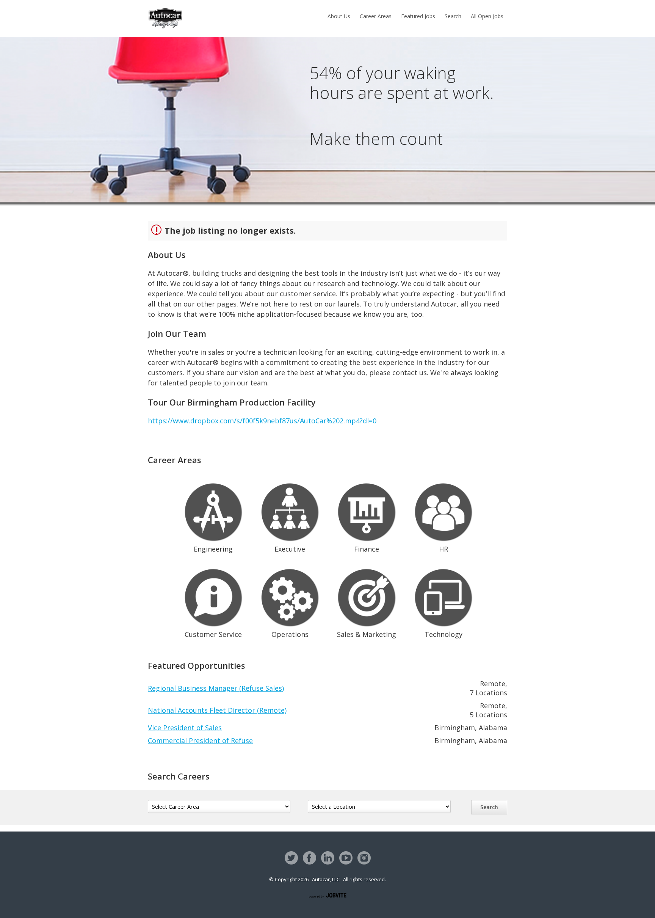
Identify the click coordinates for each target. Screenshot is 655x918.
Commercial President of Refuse (200, 740)
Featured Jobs (418, 16)
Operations (290, 634)
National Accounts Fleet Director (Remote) (217, 710)
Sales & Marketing (366, 634)
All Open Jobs (487, 16)
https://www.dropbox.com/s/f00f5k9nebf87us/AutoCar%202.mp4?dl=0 (262, 420)
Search (453, 16)
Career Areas (376, 16)
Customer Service (213, 634)
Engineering (213, 548)
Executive (289, 548)
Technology (443, 634)
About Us (339, 16)
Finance (366, 548)
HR (443, 548)
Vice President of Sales (185, 727)
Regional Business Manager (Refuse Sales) (216, 688)
